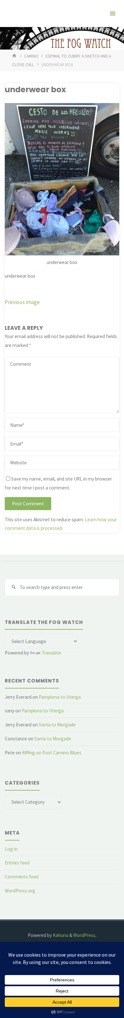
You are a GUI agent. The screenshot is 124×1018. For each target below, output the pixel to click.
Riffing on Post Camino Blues (51, 753)
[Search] (13, 587)
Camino (31, 56)
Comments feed (21, 877)
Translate (51, 653)
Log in (11, 849)
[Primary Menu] (112, 13)
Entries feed (17, 863)
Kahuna (60, 935)
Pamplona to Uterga (60, 697)
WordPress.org (20, 891)
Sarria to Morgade (57, 725)
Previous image (22, 302)
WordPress (84, 935)
